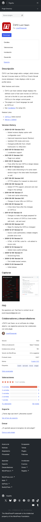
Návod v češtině (10, 120)
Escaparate (25, 444)
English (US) (35, 361)
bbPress (6, 484)
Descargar (6, 35)
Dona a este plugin (8, 432)
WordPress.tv (7, 471)
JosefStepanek (21, 28)
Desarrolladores (7, 467)
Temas (23, 448)
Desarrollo (7, 57)
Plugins (23, 451)
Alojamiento (6, 451)
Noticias (5, 448)
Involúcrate (25, 461)
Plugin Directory (7, 8)
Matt (4, 480)
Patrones (24, 454)
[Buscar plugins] (22, 15)
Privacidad (5, 454)
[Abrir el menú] (38, 3)
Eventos (24, 464)
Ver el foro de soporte (10, 418)
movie (31, 365)
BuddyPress (7, 487)
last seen (25, 365)
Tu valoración (6, 404)
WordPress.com (8, 477)
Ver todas (35, 404)
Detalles (7, 42)
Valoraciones (8, 47)
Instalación (8, 52)
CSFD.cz (8, 117)
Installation (12, 108)
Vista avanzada (7, 371)
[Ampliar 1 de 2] (17, 278)
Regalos (25, 471)
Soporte (7, 62)
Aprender (5, 461)
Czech (19, 365)
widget (36, 365)
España (9, 496)
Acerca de (5, 444)
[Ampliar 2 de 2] (36, 278)
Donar (24, 467)
